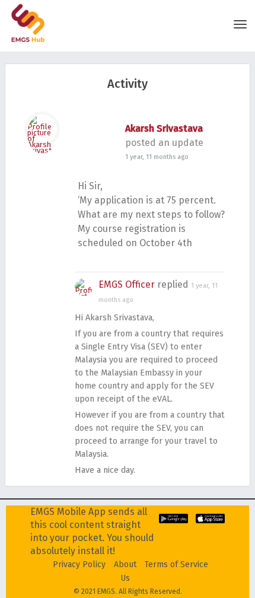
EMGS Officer (126, 284)
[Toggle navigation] (240, 24)
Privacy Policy (79, 564)
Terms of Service (176, 564)
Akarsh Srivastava (164, 128)
